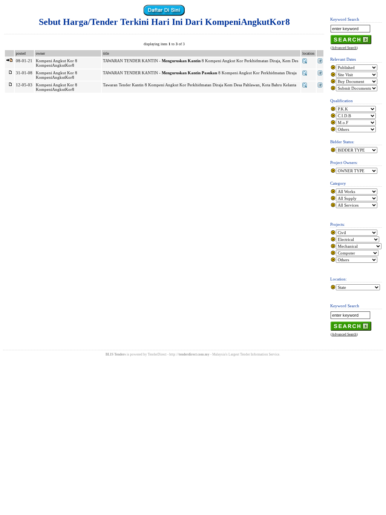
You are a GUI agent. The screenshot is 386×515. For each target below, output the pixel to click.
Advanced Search (344, 48)
